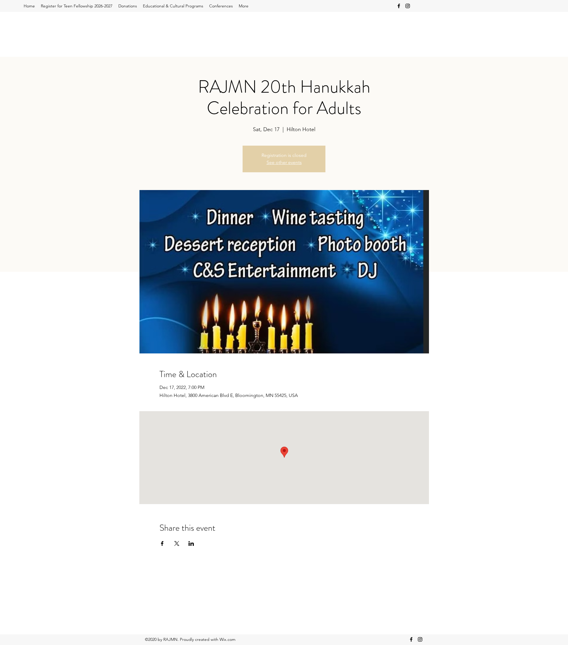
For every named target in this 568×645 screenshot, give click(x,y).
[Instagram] (408, 6)
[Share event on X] (177, 543)
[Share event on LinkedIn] (191, 543)
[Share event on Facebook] (162, 543)
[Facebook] (399, 6)
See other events (284, 162)
